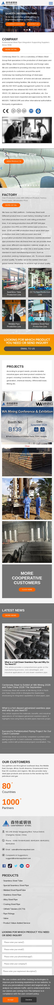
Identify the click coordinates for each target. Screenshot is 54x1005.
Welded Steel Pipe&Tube (14, 890)
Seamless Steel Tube (13, 881)
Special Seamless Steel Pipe (16, 885)
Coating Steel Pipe (11, 904)
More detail (11, 50)
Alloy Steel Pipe (10, 900)
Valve (5, 918)
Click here (27, 590)
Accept (10, 1000)
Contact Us (28, 24)
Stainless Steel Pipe (12, 895)
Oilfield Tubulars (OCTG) (14, 909)
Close (26, 429)
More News (10, 615)
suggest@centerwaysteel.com (18, 858)
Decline (29, 1000)
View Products (14, 161)
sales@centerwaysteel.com (23, 849)
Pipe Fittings (9, 914)
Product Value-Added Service (16, 923)
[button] (24, 30)
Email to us (28, 349)
